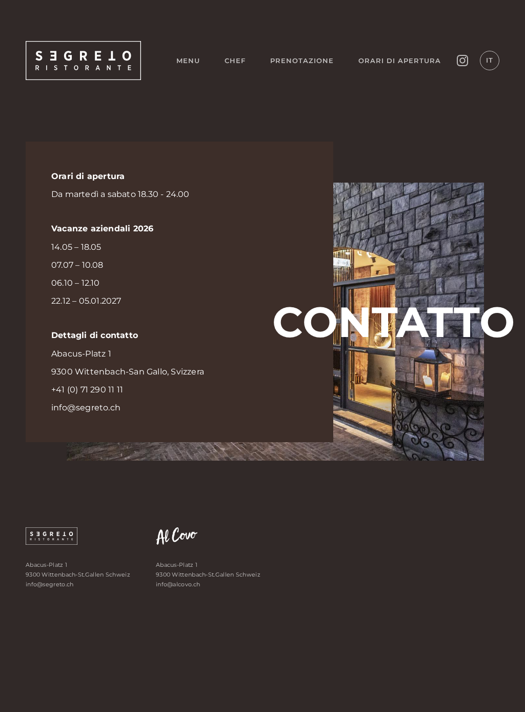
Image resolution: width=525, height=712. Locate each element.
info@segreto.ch (85, 407)
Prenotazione (302, 60)
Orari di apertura (399, 60)
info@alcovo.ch (178, 584)
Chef (235, 60)
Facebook (462, 60)
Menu (188, 60)
